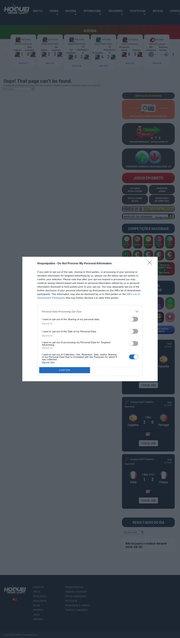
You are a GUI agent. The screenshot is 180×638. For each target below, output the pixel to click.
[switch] (133, 319)
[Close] (150, 263)
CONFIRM (64, 370)
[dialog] (90, 319)
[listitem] (90, 311)
